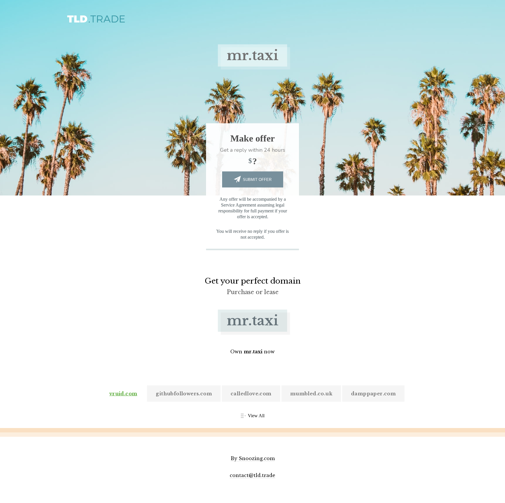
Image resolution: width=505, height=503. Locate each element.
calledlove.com (251, 394)
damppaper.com (373, 394)
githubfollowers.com (184, 394)
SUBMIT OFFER (257, 179)
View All (256, 415)
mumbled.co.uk (311, 394)
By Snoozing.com (253, 458)
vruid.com (123, 394)
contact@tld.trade (252, 475)
